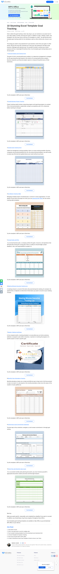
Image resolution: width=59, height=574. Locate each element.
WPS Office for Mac (20, 557)
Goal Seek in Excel (12, 529)
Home (8, 22)
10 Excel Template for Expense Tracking (17, 534)
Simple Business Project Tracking (16, 101)
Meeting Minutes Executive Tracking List (18, 286)
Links (35, 555)
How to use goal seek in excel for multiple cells (18, 531)
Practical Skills (31, 22)
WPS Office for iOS (20, 562)
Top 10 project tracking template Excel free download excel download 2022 (25, 533)
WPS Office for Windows (20, 555)
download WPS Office (37, 198)
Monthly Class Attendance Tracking (16, 378)
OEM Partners (36, 557)
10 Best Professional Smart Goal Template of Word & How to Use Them (24, 538)
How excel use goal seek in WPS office (16, 536)
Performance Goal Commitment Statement (18, 424)
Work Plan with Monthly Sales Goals (17, 469)
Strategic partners (37, 560)
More (26, 22)
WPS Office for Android (20, 560)
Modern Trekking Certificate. (15, 332)
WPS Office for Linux (20, 564)
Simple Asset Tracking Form (14, 147)
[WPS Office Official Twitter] (20, 543)
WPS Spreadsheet (20, 22)
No (50, 567)
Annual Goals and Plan (13, 240)
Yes (42, 567)
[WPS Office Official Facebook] (22, 543)
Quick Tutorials (13, 22)
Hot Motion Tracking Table (14, 193)
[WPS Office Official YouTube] (25, 543)
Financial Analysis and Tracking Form (17, 53)
